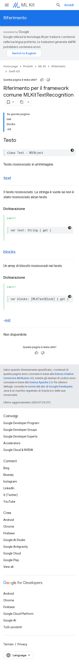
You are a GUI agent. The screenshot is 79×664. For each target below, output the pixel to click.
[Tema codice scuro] (72, 150)
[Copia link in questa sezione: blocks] (20, 252)
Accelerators (11, 443)
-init (7, 320)
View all (8, 566)
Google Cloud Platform (18, 613)
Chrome (8, 526)
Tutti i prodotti (12, 627)
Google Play (11, 560)
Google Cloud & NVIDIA (18, 450)
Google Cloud (12, 553)
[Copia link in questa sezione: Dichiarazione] (29, 208)
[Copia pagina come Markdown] (21, 102)
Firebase (9, 533)
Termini (8, 644)
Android (8, 520)
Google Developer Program (21, 423)
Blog (6, 468)
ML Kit (28, 5)
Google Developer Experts (20, 436)
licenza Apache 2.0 (40, 382)
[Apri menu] (7, 5)
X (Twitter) (10, 495)
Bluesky (8, 474)
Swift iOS (14, 71)
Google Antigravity (15, 546)
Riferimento (15, 18)
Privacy (22, 644)
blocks (9, 252)
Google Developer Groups (20, 429)
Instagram (10, 481)
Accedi (69, 5)
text (7, 178)
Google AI (9, 620)
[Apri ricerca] (58, 5)
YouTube (9, 501)
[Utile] (42, 80)
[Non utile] (48, 80)
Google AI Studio (14, 540)
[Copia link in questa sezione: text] (15, 178)
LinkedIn (8, 488)
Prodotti (28, 66)
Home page (10, 66)
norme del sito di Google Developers (50, 386)
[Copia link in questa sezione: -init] (15, 321)
